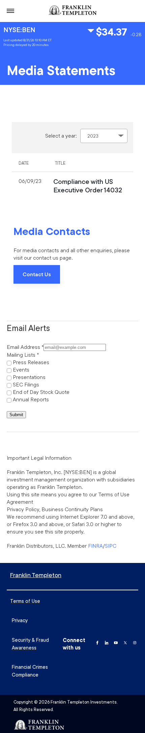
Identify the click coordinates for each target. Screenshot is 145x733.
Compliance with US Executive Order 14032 (87, 185)
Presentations (29, 377)
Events (21, 369)
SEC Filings (26, 384)
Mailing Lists (21, 354)
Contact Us (37, 274)
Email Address (23, 347)
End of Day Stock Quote (41, 391)
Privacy (20, 620)
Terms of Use (25, 601)
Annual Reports (31, 399)
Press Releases (31, 362)
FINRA (95, 545)
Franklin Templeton (35, 575)
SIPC (110, 545)
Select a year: (61, 135)
